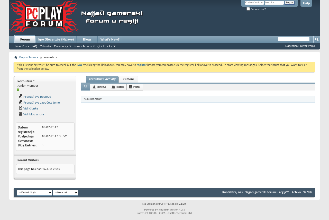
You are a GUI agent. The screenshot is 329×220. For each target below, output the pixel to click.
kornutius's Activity (102, 79)
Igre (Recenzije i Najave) (56, 39)
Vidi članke (30, 108)
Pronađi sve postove (37, 96)
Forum (25, 39)
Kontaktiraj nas (232, 192)
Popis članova (28, 57)
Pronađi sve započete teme (41, 102)
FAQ (34, 46)
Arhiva (296, 192)
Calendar (45, 46)
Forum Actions (83, 46)
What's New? (110, 39)
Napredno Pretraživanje (300, 45)
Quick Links (104, 46)
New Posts (22, 46)
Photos (136, 87)
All (85, 86)
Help (306, 3)
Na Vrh (307, 192)
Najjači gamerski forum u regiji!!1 (267, 192)
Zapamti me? (258, 9)
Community (61, 46)
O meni (128, 79)
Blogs (87, 39)
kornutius (101, 87)
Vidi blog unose (33, 114)
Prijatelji (120, 87)
